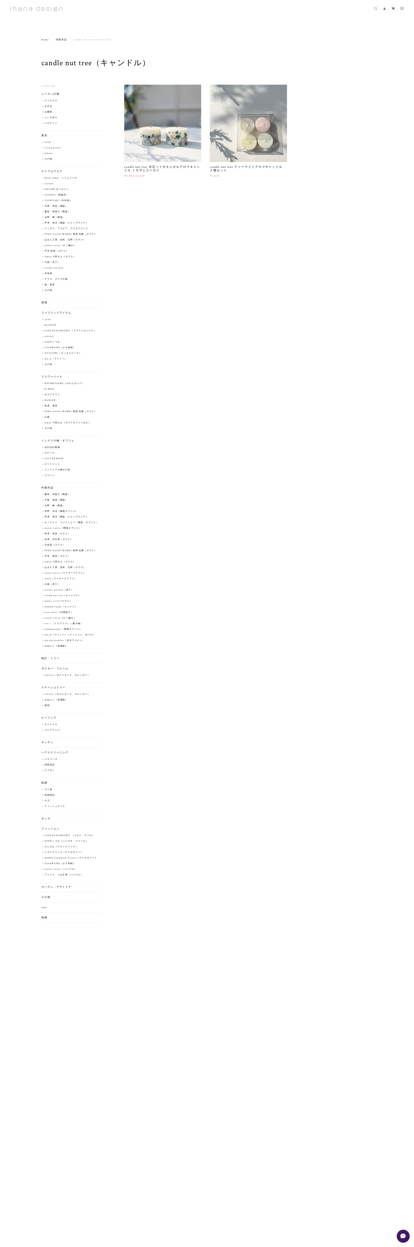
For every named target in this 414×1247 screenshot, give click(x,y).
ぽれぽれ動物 (52, 447)
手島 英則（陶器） (56, 206)
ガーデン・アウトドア (56, 887)
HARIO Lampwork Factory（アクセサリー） (71, 858)
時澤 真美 (51, 406)
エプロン (50, 770)
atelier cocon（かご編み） (60, 245)
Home (45, 39)
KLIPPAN (50, 325)
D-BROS (50, 389)
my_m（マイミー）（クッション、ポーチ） (70, 634)
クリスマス (51, 100)
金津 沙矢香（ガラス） (59, 539)
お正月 (48, 106)
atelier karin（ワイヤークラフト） (65, 573)
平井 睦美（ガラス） (57, 251)
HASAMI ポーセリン (57, 189)
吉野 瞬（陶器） (55, 217)
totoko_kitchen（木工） (59, 590)
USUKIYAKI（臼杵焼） (58, 200)
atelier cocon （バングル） (61, 869)
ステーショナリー (53, 687)
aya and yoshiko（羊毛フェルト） (65, 640)
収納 (44, 782)
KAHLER (50, 400)
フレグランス (52, 730)
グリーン (50, 475)
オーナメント (52, 464)
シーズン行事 (50, 94)
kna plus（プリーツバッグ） (61, 846)
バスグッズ (51, 759)
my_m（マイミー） (56, 358)
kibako (49, 153)
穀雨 (47, 705)
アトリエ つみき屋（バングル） (64, 874)
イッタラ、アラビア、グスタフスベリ (66, 228)
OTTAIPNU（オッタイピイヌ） (63, 353)
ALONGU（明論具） (57, 195)
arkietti (49, 336)
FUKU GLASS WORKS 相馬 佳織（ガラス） (71, 234)
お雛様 (48, 112)
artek (48, 142)
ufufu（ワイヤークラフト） (61, 578)
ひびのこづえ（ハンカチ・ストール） (66, 841)
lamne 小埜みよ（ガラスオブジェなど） (68, 422)
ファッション (50, 828)
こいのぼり (51, 117)
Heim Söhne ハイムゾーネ (61, 178)
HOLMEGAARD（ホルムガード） (66, 383)
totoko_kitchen (54, 268)
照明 (44, 302)
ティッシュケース (55, 806)
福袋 (44, 917)
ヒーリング (48, 717)
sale (44, 907)
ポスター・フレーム (54, 668)
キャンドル (51, 724)
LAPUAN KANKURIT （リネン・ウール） (70, 835)
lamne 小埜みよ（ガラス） (60, 256)
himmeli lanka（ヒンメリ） (61, 606)
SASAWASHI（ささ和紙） (60, 347)
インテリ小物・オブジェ (57, 440)
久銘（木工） (52, 262)
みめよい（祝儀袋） (56, 646)
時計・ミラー (50, 658)
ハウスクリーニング (54, 752)
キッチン (47, 742)
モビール (50, 453)
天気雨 (48, 273)
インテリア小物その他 (57, 469)
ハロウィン (51, 123)
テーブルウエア (51, 171)
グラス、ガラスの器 (56, 279)
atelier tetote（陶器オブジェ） (63, 528)
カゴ (47, 800)
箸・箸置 (50, 284)
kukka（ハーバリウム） (58, 601)
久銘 (47, 417)
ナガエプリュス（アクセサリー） (64, 852)
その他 (48, 159)
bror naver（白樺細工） (59, 612)
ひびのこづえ (52, 342)
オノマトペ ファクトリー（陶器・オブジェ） (72, 522)
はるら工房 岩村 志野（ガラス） (65, 239)
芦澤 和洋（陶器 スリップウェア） (66, 223)
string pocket (53, 147)
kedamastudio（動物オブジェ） (63, 629)
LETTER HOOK (54, 458)
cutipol (49, 183)
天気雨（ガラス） (55, 545)
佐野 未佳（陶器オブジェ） (61, 511)
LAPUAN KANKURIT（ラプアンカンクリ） (70, 330)
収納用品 (50, 795)
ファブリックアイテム (56, 312)
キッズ (45, 818)
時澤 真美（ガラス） (57, 533)
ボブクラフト (52, 394)
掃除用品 (50, 764)
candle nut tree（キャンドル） (63, 595)
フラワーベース (51, 376)
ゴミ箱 (48, 789)
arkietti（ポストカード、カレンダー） (67, 675)
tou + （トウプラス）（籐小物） (64, 623)
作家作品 (61, 39)
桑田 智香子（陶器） (57, 211)
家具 (44, 135)
